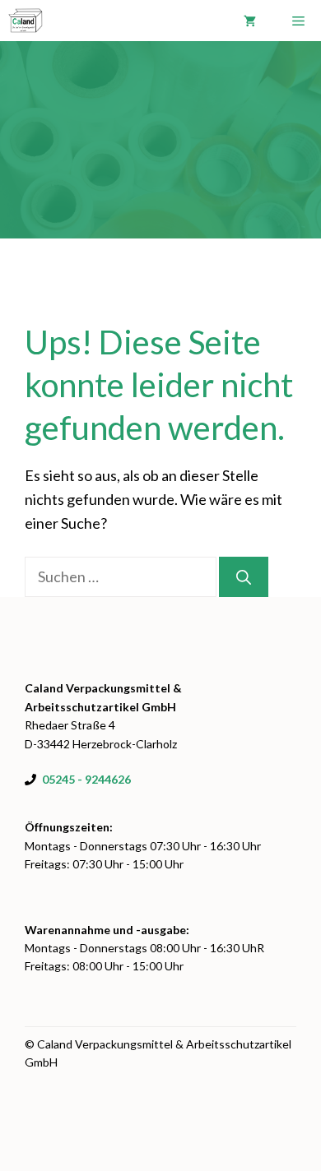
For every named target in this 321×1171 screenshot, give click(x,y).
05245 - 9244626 (86, 779)
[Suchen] (243, 577)
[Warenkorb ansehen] (250, 20)
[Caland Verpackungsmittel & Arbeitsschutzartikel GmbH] (25, 20)
